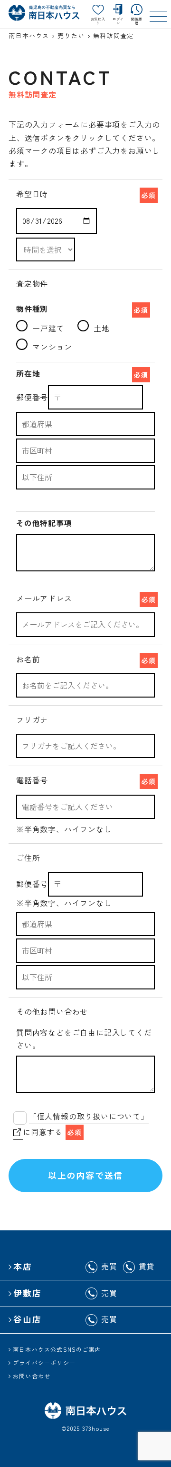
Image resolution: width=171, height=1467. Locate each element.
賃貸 (147, 1266)
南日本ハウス (29, 35)
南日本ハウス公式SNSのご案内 (57, 1349)
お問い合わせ (31, 1376)
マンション (52, 346)
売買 (109, 1266)
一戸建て (48, 328)
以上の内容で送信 (85, 1175)
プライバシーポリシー (44, 1362)
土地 (102, 328)
